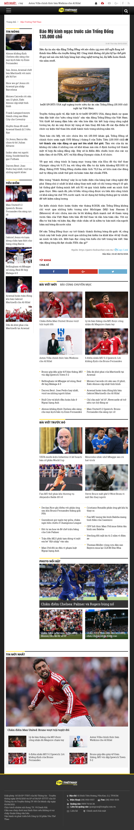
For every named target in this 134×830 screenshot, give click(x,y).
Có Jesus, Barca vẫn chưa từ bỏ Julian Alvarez (16, 142)
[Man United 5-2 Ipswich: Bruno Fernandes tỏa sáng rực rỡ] (19, 193)
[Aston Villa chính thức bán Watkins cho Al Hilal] (60, 341)
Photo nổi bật (49, 561)
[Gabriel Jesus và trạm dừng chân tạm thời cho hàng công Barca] (19, 226)
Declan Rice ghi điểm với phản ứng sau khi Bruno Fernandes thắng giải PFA (61, 510)
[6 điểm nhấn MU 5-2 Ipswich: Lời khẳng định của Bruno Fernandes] (106, 341)
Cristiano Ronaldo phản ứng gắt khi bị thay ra (107, 509)
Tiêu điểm (12, 183)
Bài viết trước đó (52, 422)
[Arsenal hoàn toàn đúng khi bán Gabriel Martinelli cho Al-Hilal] (19, 284)
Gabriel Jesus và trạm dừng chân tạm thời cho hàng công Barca (19, 240)
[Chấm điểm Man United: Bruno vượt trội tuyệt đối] (60, 305)
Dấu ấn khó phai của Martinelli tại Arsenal (105, 373)
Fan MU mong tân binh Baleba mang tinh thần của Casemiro (106, 518)
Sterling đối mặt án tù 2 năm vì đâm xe (106, 537)
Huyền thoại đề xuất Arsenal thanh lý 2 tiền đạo (18, 129)
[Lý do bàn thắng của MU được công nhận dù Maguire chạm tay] (106, 305)
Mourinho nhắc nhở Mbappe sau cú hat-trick (104, 458)
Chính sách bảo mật (96, 810)
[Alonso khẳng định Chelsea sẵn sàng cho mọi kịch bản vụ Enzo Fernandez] (19, 42)
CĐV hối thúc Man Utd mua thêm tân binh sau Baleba (107, 528)
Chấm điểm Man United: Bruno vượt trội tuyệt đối (59, 322)
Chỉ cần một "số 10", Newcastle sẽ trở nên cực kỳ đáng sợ (106, 401)
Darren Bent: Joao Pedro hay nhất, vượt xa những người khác (60, 392)
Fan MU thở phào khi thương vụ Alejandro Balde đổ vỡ (56, 495)
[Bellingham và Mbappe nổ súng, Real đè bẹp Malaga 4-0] (19, 255)
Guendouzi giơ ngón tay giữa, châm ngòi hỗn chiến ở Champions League (61, 521)
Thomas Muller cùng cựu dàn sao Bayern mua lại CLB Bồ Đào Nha (105, 546)
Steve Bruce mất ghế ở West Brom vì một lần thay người (105, 495)
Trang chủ (11, 22)
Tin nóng (12, 31)
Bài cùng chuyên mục (76, 284)
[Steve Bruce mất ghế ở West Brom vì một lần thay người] (106, 477)
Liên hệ (74, 810)
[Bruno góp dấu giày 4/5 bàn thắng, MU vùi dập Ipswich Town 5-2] (78, 758)
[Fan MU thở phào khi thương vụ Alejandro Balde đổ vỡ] (60, 477)
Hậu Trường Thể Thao (30, 22)
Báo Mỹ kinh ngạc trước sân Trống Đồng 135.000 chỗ (76, 33)
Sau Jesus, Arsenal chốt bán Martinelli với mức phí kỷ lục (19, 73)
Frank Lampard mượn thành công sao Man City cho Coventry (18, 116)
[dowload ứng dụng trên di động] (102, 3)
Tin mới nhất (15, 654)
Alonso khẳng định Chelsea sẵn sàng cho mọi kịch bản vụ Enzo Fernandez (62, 410)
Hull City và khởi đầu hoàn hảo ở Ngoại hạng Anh (59, 401)
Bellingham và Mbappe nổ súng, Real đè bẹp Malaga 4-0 (61, 383)
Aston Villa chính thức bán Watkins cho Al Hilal (43, 3)
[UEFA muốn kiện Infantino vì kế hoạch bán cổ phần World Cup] (60, 440)
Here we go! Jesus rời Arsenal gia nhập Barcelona (17, 86)
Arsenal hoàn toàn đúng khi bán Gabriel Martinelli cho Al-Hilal (104, 392)
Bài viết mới (48, 284)
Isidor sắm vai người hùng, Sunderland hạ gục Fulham (17, 156)
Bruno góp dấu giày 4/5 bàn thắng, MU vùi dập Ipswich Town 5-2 (62, 373)
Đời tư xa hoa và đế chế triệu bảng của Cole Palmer (60, 531)
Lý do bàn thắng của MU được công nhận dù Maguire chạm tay (104, 322)
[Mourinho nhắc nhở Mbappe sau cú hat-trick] (106, 440)
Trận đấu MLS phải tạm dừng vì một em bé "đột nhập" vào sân (61, 540)
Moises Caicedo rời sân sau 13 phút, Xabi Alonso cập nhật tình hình (106, 383)
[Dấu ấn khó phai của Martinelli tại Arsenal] (19, 313)
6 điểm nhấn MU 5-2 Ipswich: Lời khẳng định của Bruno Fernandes (103, 359)
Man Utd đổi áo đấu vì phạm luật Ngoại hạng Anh (59, 549)
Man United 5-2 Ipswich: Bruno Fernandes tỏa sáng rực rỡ (103, 410)
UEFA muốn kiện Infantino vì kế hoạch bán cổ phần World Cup (60, 458)
